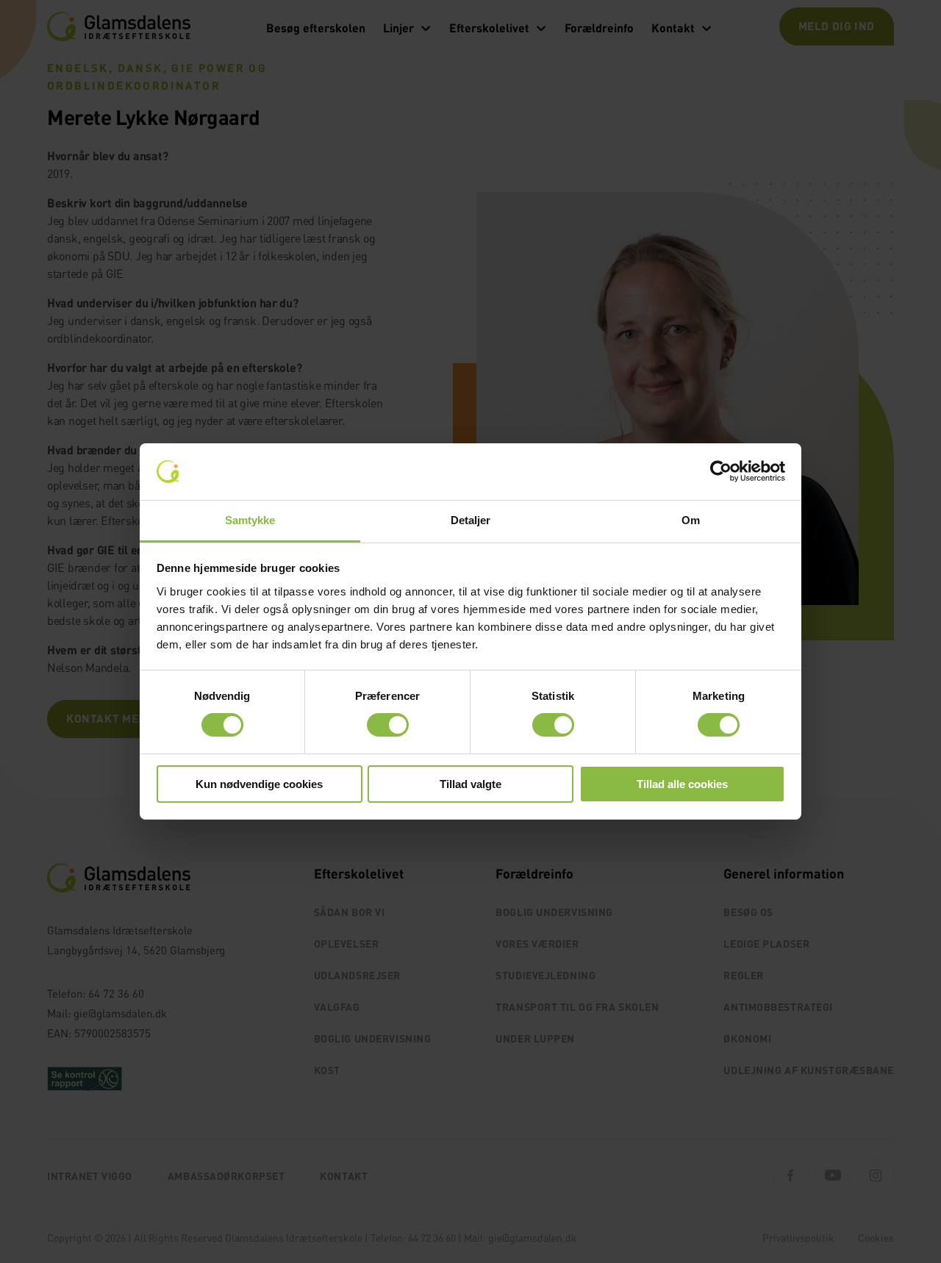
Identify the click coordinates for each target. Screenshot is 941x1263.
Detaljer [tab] (471, 520)
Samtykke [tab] (250, 520)
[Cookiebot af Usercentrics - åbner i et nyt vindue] (720, 471)
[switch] (388, 725)
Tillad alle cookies (682, 784)
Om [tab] (690, 520)
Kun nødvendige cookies (259, 784)
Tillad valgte (470, 784)
